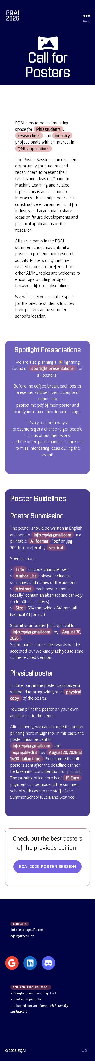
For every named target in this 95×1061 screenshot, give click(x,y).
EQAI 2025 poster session (47, 866)
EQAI (21, 1050)
